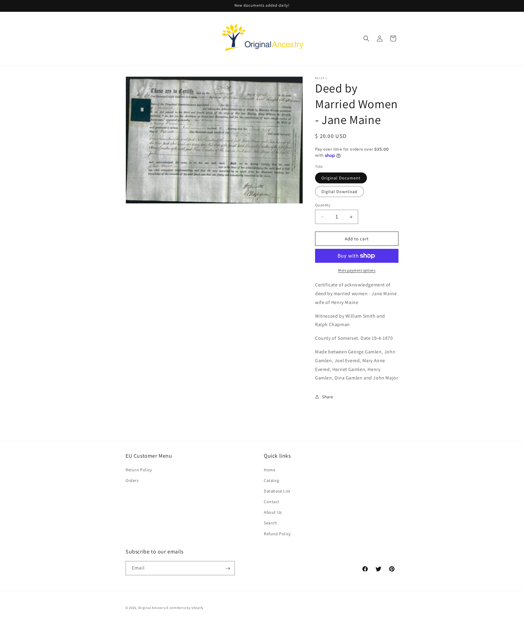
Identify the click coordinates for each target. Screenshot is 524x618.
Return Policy (139, 469)
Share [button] (327, 396)
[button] (366, 38)
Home (269, 469)
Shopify (197, 608)
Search (270, 523)
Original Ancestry (152, 608)
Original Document (341, 178)
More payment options (356, 270)
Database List (277, 490)
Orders (132, 480)
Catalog (271, 480)
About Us (273, 512)
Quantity (322, 205)
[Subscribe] (227, 568)
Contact (271, 501)
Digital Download (339, 191)
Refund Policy (277, 533)
